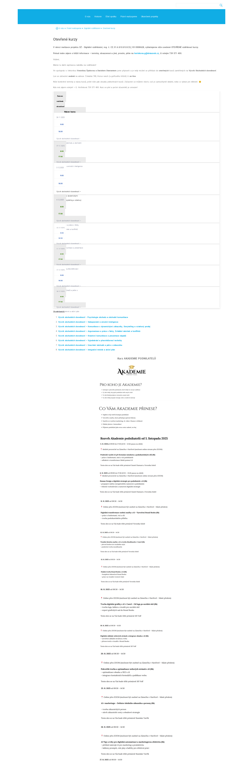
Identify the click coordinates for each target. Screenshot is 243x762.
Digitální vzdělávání (92, 28)
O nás (61, 28)
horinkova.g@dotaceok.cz (146, 53)
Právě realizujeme (74, 28)
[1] (220, 5)
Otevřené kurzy (109, 28)
